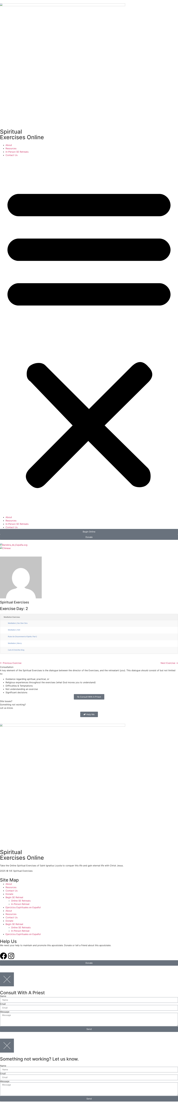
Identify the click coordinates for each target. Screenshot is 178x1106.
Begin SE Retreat (14, 897)
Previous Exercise (10, 663)
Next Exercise (169, 663)
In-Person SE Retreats (17, 151)
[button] (89, 336)
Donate (9, 894)
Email (3, 1004)
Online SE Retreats (21, 900)
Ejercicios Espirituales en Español (23, 907)
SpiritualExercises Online (22, 134)
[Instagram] (11, 955)
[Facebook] (3, 955)
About (9, 145)
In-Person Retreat (20, 904)
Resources (11, 148)
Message (4, 1012)
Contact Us (12, 155)
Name (3, 996)
